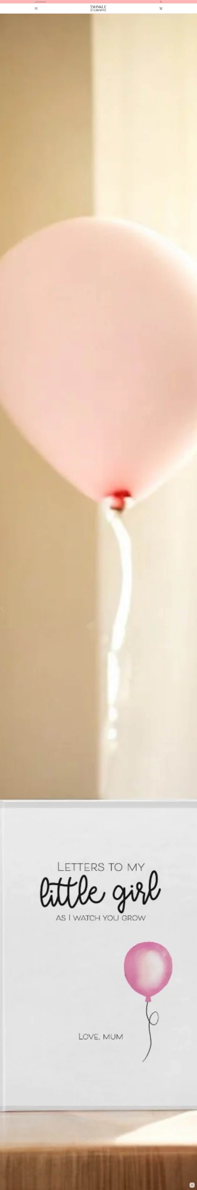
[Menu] (36, 8)
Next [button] (193, 609)
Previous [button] (4, 609)
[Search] (161, 1)
